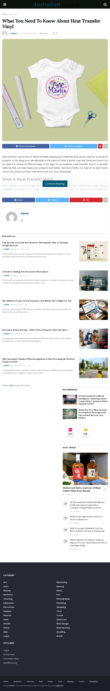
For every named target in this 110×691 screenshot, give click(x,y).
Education (8, 603)
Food (5, 619)
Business (13, 14)
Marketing (61, 582)
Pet (58, 594)
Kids (5, 632)
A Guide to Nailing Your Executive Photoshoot (25, 271)
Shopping (61, 607)
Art (5, 582)
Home (4, 14)
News (59, 590)
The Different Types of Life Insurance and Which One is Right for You (36, 301)
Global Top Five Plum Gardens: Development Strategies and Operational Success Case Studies (92, 414)
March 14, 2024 (18, 276)
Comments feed (10, 658)
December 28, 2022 (19, 334)
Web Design (62, 623)
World (59, 636)
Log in (6, 650)
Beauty (7, 590)
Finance (7, 615)
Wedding (61, 632)
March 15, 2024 (18, 249)
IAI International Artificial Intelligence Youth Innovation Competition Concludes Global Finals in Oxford (92, 400)
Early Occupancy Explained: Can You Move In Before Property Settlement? (87, 529)
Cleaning (7, 598)
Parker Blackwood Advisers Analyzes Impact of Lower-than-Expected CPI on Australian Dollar (88, 543)
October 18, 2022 (29, 33)
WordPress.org (10, 662)
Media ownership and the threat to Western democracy (86, 518)
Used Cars (61, 619)
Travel (59, 615)
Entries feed (8, 654)
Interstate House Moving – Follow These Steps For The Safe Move (35, 330)
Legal (6, 636)
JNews (12, 685)
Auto (5, 586)
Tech (59, 611)
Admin (14, 33)
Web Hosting (63, 627)
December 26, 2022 (19, 366)
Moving (60, 586)
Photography (63, 598)
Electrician (8, 607)
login (11, 385)
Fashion (7, 611)
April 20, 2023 (17, 305)
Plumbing (61, 603)
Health (6, 623)
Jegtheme (59, 685)
